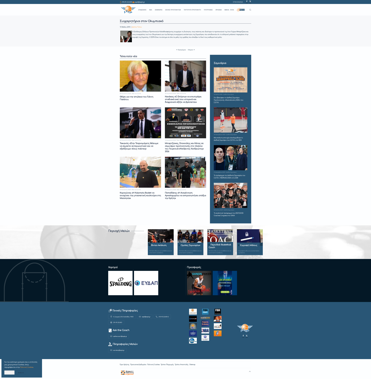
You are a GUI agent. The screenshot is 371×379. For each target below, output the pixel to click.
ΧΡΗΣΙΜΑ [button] (219, 10)
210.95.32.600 (127, 2)
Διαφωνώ (21, 372)
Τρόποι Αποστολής (181, 364)
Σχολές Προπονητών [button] (173, 10)
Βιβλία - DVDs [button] (229, 10)
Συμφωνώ (9, 372)
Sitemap (192, 364)
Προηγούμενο (182, 50)
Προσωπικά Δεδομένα (138, 364)
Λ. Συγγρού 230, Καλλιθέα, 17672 (123, 317)
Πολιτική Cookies (153, 364)
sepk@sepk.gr (140, 2)
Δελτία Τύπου (137, 27)
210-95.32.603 (117, 322)
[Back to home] (128, 10)
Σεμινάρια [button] (158, 10)
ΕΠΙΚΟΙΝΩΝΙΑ (238, 2)
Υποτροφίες (208, 10)
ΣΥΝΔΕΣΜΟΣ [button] (142, 10)
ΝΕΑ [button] (150, 10)
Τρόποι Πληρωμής (167, 364)
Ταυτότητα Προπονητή (192, 10)
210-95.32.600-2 (164, 317)
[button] (241, 10)
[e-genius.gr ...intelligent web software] (127, 372)
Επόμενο (190, 50)
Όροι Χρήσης (124, 364)
